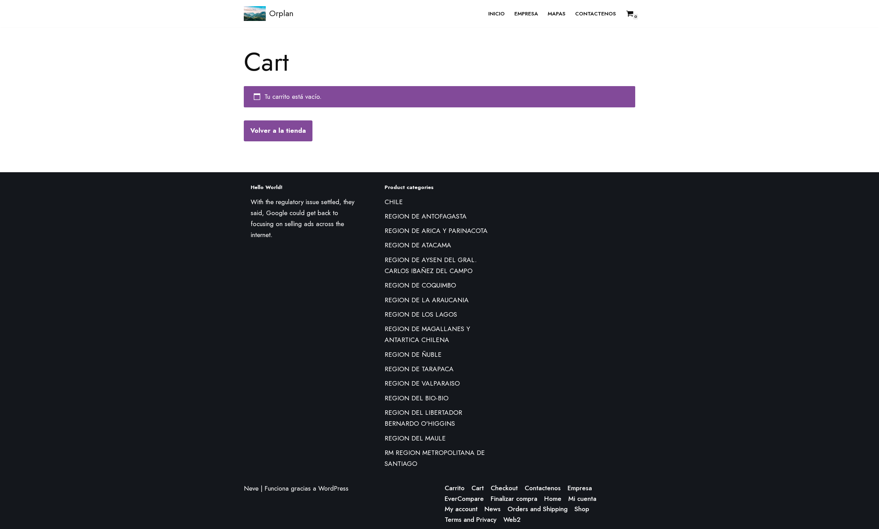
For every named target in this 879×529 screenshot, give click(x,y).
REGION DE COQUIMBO (420, 285)
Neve (251, 488)
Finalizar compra (514, 498)
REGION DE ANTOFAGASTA (426, 216)
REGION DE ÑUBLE (413, 354)
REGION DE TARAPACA (419, 369)
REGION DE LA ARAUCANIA (427, 300)
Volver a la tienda (278, 130)
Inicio (496, 13)
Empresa (526, 13)
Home (552, 498)
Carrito (455, 488)
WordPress (333, 488)
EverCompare (464, 498)
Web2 (512, 519)
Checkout (504, 488)
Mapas (557, 13)
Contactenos (595, 13)
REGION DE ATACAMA (418, 245)
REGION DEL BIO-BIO (416, 398)
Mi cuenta (582, 498)
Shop (581, 509)
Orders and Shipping (537, 509)
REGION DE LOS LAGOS (421, 314)
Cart (477, 488)
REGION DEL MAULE (415, 438)
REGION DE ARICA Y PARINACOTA (436, 230)
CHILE (394, 202)
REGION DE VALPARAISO (422, 383)
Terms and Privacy (470, 519)
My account (461, 509)
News (492, 509)
